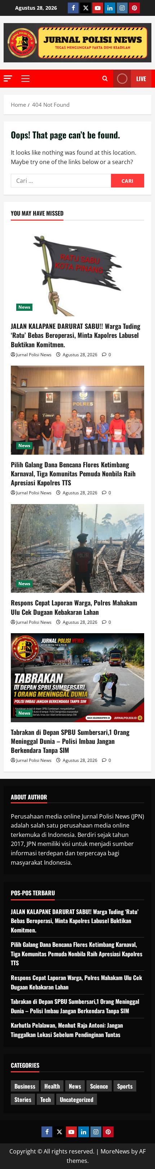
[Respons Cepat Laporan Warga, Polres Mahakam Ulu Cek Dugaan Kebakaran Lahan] (77, 548)
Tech (45, 1099)
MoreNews (115, 1151)
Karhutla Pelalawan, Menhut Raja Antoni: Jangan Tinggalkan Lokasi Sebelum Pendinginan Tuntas (67, 1030)
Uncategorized (76, 1099)
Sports (125, 1086)
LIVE (141, 78)
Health (52, 1086)
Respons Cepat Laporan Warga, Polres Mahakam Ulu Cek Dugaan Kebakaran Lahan (74, 607)
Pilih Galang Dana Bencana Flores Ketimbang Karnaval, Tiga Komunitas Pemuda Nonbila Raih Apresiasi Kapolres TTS (73, 473)
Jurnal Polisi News (34, 355)
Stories (22, 1099)
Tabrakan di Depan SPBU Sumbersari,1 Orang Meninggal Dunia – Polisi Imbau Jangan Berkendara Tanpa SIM (70, 741)
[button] (8, 78)
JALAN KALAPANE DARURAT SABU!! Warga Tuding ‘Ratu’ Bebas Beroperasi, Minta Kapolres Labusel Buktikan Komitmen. (75, 335)
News (24, 307)
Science (99, 1086)
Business (24, 1086)
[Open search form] (105, 79)
